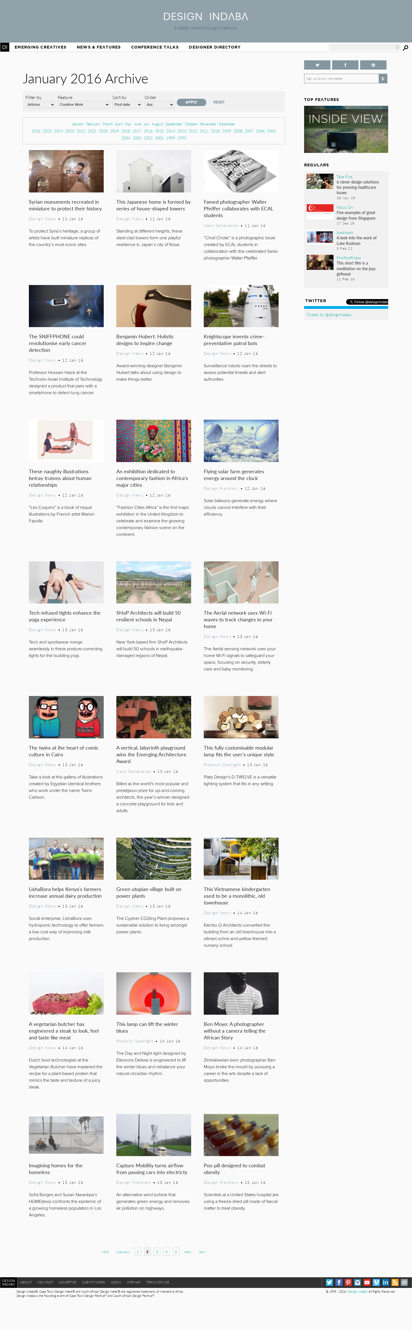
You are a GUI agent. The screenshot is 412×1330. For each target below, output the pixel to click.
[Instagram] (357, 1282)
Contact (45, 1282)
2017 (137, 131)
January (78, 124)
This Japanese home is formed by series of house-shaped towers (153, 205)
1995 (181, 138)
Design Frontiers (221, 488)
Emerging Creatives (40, 47)
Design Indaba (357, 1291)
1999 (170, 138)
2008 (237, 131)
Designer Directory (215, 47)
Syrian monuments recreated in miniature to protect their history (65, 205)
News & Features (99, 47)
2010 (215, 131)
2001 (159, 138)
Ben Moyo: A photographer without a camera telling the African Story (235, 1030)
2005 (271, 131)
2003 (137, 138)
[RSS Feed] (395, 1282)
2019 (114, 131)
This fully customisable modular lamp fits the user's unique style (239, 751)
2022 (81, 131)
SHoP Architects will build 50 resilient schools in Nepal (148, 616)
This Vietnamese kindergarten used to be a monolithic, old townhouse (237, 895)
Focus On (345, 207)
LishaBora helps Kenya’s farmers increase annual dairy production (65, 892)
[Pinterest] (348, 1282)
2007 (249, 131)
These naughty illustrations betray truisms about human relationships (60, 478)
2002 (148, 138)
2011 (204, 131)
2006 (260, 131)
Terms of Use (157, 1282)
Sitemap (133, 1282)
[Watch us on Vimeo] (376, 1282)
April (118, 124)
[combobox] (364, 47)
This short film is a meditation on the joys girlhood (356, 268)
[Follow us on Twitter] (317, 65)
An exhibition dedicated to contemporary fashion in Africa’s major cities (152, 478)
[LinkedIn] (385, 1282)
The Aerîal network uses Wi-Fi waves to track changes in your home (238, 619)
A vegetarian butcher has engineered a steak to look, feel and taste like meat (64, 1030)
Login (116, 1282)
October (191, 124)
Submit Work (93, 1282)
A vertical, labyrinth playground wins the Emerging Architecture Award (151, 754)
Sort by (119, 97)
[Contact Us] (404, 1282)
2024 (58, 131)
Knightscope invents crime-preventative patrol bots (234, 339)
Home (5, 47)
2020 (103, 131)
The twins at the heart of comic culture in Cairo (64, 751)
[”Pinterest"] (373, 65)
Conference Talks (155, 47)
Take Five (344, 176)
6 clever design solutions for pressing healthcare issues (358, 187)
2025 (47, 131)
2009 (226, 131)
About (26, 1282)
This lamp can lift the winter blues (147, 1027)
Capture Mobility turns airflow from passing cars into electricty (151, 1168)
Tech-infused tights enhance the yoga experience (65, 616)
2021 (92, 131)
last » (202, 1251)
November (208, 124)
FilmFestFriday (349, 257)
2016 (148, 131)
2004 (125, 138)
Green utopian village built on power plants (148, 892)
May (128, 124)
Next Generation (221, 225)
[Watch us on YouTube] (367, 1282)
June (137, 124)
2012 (193, 131)
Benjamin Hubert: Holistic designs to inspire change (145, 339)
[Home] (206, 18)
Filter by (33, 97)
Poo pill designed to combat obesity (234, 1168)
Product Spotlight (222, 764)
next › (188, 1251)
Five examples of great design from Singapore (356, 215)
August (157, 124)
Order (150, 97)
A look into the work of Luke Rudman (357, 240)
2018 (125, 131)
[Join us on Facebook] (345, 65)
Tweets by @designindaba (329, 314)
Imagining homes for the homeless (56, 1168)
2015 (159, 131)
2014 (170, 131)
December (227, 124)
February (93, 124)
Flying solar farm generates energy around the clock (234, 474)
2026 (36, 131)
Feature (65, 97)
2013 (181, 131)
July (146, 124)
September (173, 124)
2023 (69, 131)
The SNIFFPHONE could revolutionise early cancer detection (58, 343)
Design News (42, 218)
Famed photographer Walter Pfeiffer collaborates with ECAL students (238, 208)
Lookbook (345, 232)
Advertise (67, 1282)
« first (105, 1251)
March (108, 124)
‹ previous (122, 1251)
